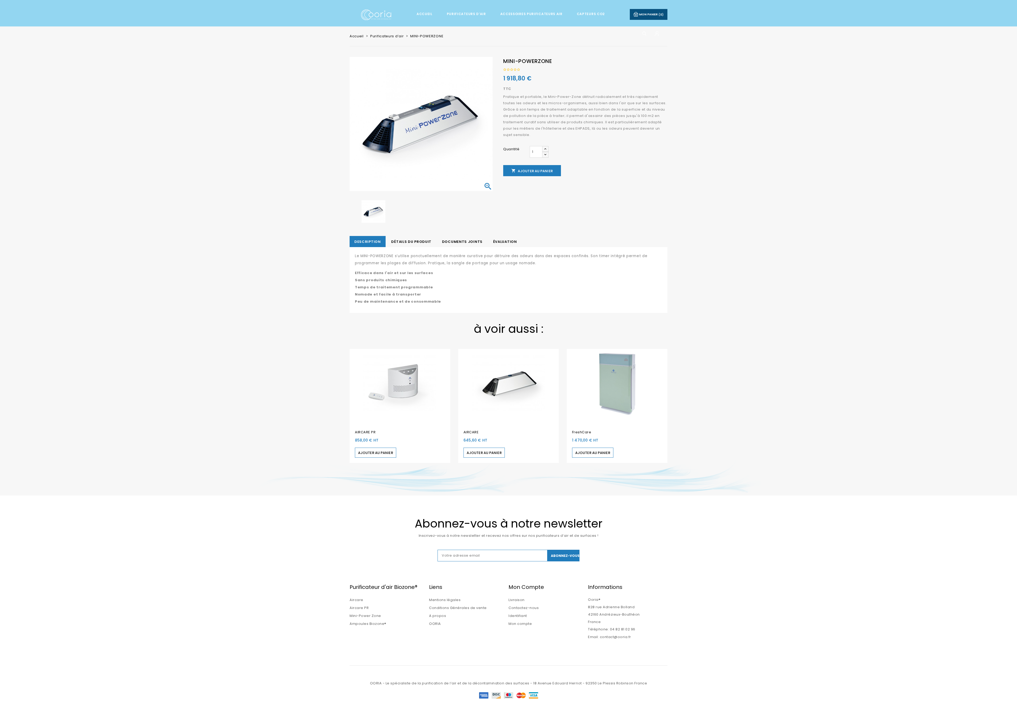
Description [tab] (367, 241)
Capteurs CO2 (591, 14)
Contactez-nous (523, 607)
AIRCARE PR (365, 432)
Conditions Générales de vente (458, 607)
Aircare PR (359, 607)
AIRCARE (471, 432)
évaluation (505, 241)
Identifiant (517, 615)
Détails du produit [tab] (411, 241)
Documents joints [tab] (462, 241)
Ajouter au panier (532, 171)
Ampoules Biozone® (368, 623)
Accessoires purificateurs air (531, 14)
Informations (605, 587)
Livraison (516, 599)
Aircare (356, 599)
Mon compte (520, 623)
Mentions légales (445, 599)
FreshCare (581, 432)
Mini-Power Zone (365, 615)
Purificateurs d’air (466, 14)
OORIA (435, 623)
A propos (437, 615)
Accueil (424, 14)
